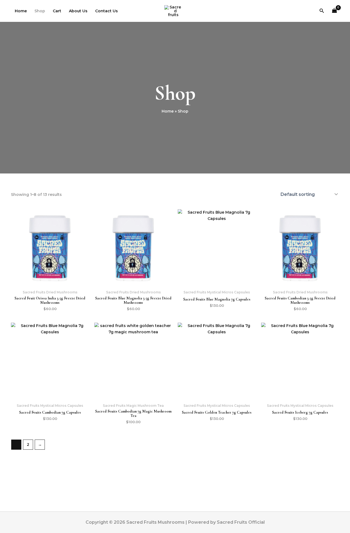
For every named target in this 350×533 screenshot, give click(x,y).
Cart (57, 10)
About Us (78, 10)
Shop (39, 10)
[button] (321, 10)
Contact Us (106, 10)
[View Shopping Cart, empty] (334, 11)
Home (21, 10)
